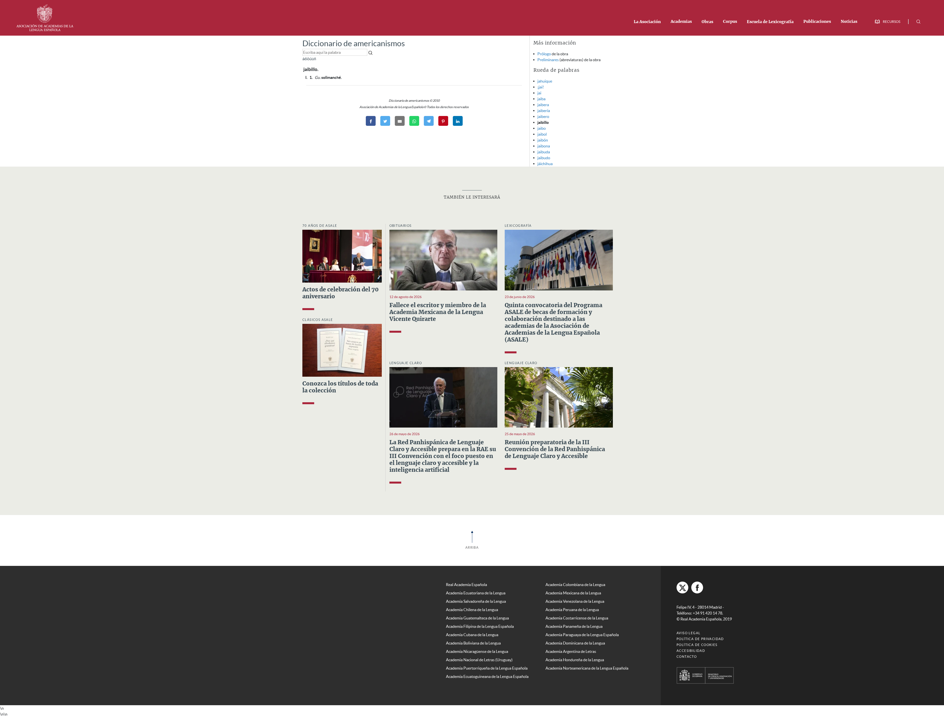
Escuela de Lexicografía (770, 22)
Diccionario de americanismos (353, 43)
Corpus (730, 22)
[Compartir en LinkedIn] (458, 121)
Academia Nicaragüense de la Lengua (477, 651)
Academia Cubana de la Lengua (472, 634)
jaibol (542, 134)
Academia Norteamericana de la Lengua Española (587, 668)
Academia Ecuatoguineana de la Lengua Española (487, 676)
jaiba (541, 99)
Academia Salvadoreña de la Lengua (476, 601)
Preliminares (548, 59)
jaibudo (543, 158)
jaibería (543, 110)
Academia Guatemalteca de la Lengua (477, 618)
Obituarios (400, 226)
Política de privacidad (700, 639)
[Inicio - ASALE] (45, 17)
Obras (707, 22)
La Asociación (647, 22)
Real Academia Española (466, 584)
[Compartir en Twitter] (385, 121)
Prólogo (544, 54)
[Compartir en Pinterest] (443, 121)
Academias (681, 22)
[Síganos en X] (682, 587)
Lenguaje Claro (405, 363)
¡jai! (540, 87)
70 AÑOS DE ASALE (319, 226)
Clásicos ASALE (317, 320)
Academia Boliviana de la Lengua (473, 643)
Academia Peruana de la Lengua (572, 609)
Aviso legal (688, 633)
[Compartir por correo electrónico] (400, 121)
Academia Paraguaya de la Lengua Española (582, 634)
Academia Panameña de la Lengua (574, 626)
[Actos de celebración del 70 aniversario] (342, 255)
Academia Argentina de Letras (571, 651)
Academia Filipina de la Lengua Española (480, 626)
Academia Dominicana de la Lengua (575, 643)
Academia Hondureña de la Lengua (575, 660)
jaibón (542, 140)
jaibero (543, 116)
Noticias (849, 22)
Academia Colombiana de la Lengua (575, 584)
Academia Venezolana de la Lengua (575, 601)
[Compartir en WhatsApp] (414, 121)
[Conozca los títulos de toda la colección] (342, 350)
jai (539, 93)
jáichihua (545, 163)
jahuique (544, 81)
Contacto (687, 657)
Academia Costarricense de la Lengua (577, 618)
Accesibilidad (691, 651)
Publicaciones (817, 22)
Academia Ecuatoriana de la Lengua (475, 593)
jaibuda (543, 152)
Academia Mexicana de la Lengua (573, 593)
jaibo (541, 128)
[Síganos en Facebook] (697, 587)
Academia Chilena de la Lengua (472, 609)
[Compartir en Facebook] (371, 121)
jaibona (543, 146)
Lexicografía (518, 226)
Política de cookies (697, 645)
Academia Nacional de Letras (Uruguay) (479, 660)
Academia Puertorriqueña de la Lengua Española (487, 668)
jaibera (543, 104)
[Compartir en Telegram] (429, 121)
